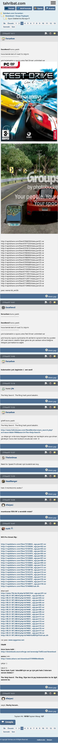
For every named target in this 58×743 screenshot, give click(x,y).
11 (47, 23)
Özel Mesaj (55, 33)
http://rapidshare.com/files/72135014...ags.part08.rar (23, 560)
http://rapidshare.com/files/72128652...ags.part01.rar (23, 544)
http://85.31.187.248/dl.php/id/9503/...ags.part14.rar (22, 623)
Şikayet (50, 33)
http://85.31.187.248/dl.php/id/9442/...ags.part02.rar (22, 595)
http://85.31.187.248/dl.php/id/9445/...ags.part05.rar (22, 602)
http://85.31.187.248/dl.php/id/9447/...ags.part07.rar (22, 607)
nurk (8, 528)
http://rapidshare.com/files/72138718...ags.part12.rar (23, 570)
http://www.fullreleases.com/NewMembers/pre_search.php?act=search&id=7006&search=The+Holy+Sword (27, 431)
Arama (52, 8)
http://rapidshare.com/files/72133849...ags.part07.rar (23, 558)
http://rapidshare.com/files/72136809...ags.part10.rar (23, 565)
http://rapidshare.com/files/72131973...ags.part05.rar (23, 553)
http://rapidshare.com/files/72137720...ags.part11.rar (23, 567)
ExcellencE (10, 307)
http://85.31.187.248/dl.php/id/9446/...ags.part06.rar (22, 605)
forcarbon (10, 38)
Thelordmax (11, 457)
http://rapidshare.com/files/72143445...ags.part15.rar (23, 577)
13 (55, 23)
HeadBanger (11, 481)
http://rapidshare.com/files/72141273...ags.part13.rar (23, 572)
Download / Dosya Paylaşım (17, 16)
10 (43, 23)
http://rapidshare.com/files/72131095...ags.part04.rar (23, 551)
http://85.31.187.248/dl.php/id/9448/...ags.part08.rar (22, 609)
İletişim (49, 740)
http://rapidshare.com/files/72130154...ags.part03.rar (23, 549)
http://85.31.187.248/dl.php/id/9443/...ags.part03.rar (22, 598)
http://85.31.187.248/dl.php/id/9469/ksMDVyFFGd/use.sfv (24, 635)
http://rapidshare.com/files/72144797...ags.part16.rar (23, 579)
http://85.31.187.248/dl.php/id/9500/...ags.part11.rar (22, 616)
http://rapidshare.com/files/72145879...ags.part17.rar (23, 581)
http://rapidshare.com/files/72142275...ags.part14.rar (23, 574)
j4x (12, 388)
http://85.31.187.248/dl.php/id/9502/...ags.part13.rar (22, 621)
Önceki (11, 23)
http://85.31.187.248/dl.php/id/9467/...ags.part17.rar (22, 630)
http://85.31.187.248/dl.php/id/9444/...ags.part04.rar (22, 600)
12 (51, 23)
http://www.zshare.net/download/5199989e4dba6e (22, 658)
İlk (4, 23)
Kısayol (46, 33)
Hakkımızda (41, 740)
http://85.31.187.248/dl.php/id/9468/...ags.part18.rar (22, 633)
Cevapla (9, 722)
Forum (11, 8)
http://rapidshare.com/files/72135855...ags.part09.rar (23, 563)
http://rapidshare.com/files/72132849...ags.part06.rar (23, 556)
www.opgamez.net (16, 640)
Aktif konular (25, 8)
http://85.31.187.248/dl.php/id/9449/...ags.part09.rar (22, 612)
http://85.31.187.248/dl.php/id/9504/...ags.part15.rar (22, 626)
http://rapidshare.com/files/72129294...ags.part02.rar (23, 546)
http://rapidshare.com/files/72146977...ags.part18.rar (23, 584)
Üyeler (40, 8)
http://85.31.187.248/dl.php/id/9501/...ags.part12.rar (22, 619)
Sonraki (6, 27)
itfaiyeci (9, 505)
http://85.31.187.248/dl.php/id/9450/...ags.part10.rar (22, 614)
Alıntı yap (52, 296)
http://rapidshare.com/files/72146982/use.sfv (20, 586)
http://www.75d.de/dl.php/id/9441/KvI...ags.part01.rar (24, 593)
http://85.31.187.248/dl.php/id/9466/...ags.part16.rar (22, 628)
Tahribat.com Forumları (13, 13)
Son (13, 27)
